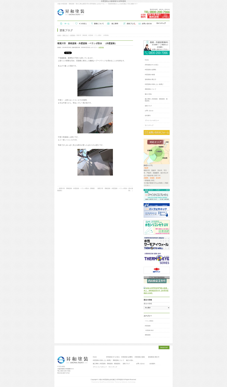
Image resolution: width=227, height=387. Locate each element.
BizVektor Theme (113, 382)
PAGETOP (164, 347)
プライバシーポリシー (152, 120)
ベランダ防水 (149, 321)
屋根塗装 (148, 335)
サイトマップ (149, 125)
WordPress (103, 382)
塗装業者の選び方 (150, 79)
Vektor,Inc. (124, 382)
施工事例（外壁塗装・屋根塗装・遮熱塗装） (156, 100)
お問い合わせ (149, 110)
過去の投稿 (148, 303)
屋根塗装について (150, 89)
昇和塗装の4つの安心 (151, 65)
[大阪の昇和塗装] (157, 54)
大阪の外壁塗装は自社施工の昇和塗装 (111, 379)
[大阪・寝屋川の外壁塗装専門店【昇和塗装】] (70, 13)
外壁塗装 (101, 47)
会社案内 (148, 115)
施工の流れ (148, 94)
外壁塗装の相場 (150, 74)
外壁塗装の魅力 (149, 330)
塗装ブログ (148, 106)
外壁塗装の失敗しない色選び (154, 84)
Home (147, 60)
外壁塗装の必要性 (150, 69)
